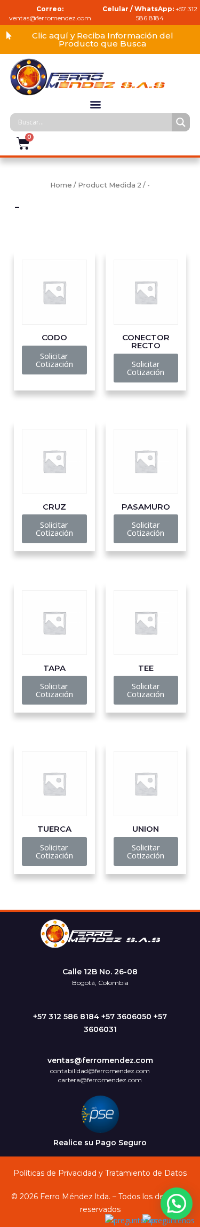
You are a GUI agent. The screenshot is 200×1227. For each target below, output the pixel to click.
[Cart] (23, 143)
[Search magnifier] (181, 122)
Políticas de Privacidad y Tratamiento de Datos (100, 1173)
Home (61, 185)
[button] (100, 39)
